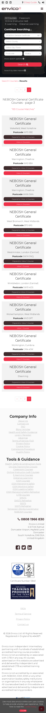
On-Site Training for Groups (23, 467)
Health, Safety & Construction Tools (23, 464)
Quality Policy (23, 452)
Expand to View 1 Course (23, 261)
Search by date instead (14, 70)
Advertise (23, 438)
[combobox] (23, 35)
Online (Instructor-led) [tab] (16, 21)
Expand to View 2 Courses (23, 168)
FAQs (23, 608)
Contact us (23, 624)
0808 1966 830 (32, 519)
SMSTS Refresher (23, 500)
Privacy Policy (23, 443)
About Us (23, 421)
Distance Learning (23, 478)
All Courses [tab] (10, 18)
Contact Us (23, 424)
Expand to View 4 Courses (23, 137)
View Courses (23, 142)
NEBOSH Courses (23, 512)
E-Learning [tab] (11, 24)
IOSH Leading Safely (23, 489)
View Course (23, 266)
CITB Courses (23, 495)
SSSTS (23, 503)
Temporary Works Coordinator (23, 509)
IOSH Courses (23, 481)
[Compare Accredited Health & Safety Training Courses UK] (11, 8)
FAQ (23, 426)
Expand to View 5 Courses (23, 382)
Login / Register (23, 435)
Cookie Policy (23, 446)
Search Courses (10, 81)
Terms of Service (23, 614)
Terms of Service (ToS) (23, 441)
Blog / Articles (23, 429)
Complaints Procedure (23, 449)
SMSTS (23, 498)
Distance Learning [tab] (29, 24)
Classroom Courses (23, 469)
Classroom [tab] (24, 18)
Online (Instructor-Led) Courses (23, 472)
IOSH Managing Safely (23, 484)
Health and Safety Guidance (23, 432)
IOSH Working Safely (23, 486)
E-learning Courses (23, 475)
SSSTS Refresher (23, 506)
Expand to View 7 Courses (23, 354)
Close (22, 711)
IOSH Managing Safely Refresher (23, 492)
